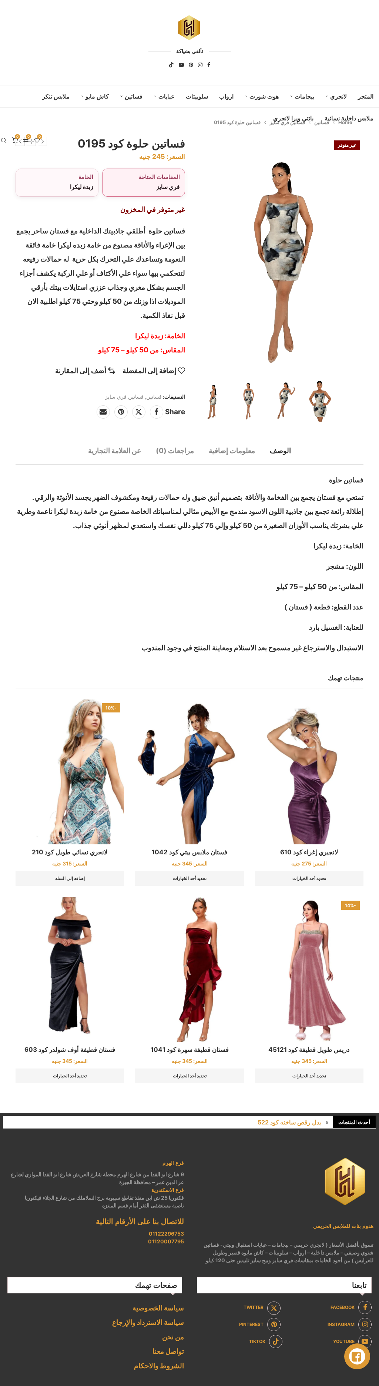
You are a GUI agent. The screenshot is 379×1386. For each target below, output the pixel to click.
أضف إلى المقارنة (80, 370)
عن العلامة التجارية (114, 450)
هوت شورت (264, 96)
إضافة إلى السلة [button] (70, 878)
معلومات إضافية (232, 450)
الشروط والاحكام (159, 1365)
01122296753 (166, 1233)
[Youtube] (181, 64)
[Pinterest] (191, 64)
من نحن (173, 1336)
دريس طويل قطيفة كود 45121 (309, 1049)
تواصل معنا (168, 1351)
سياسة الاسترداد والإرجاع (148, 1322)
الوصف (280, 450)
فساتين (133, 96)
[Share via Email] (103, 412)
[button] (327, 1122)
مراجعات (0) (175, 450)
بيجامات (304, 96)
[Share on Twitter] (138, 412)
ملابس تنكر (56, 96)
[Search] (3, 140)
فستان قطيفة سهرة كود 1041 (190, 1049)
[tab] (280, 451)
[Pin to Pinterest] (121, 412)
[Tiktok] (171, 64)
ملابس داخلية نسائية (349, 118)
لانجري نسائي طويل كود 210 (70, 852)
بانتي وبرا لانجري (293, 118)
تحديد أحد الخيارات (309, 878)
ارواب (226, 96)
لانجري (338, 96)
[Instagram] (200, 64)
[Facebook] (208, 64)
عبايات (166, 96)
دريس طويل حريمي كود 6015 (284, 1122)
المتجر (365, 96)
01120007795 (166, 1241)
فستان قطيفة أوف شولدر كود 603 (69, 1049)
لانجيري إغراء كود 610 (309, 852)
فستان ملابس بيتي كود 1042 (189, 852)
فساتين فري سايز (124, 396)
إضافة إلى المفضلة (149, 370)
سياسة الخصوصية (158, 1308)
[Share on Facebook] (156, 412)
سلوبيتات (197, 96)
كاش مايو (97, 96)
